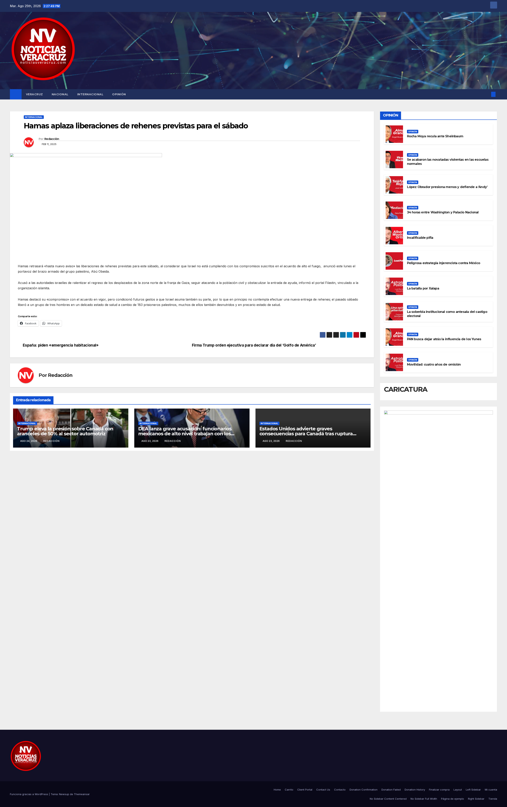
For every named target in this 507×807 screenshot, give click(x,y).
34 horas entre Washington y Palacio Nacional (443, 212)
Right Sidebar (476, 798)
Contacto (340, 789)
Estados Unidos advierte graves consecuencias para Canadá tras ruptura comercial (306, 433)
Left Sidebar (473, 789)
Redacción (51, 139)
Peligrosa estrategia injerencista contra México (443, 263)
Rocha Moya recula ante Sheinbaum (435, 136)
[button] (487, 94)
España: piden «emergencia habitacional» (61, 345)
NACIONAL (60, 94)
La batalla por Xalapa (423, 288)
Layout (458, 789)
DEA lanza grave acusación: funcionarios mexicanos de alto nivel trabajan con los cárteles (185, 433)
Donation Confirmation (363, 789)
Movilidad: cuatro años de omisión (434, 364)
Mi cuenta (491, 789)
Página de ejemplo (452, 798)
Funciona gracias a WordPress (29, 794)
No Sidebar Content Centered (388, 798)
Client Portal (304, 789)
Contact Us (323, 789)
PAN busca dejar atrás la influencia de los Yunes (444, 339)
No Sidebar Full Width (424, 798)
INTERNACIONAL (90, 94)
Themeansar (82, 794)
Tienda (492, 798)
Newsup (64, 794)
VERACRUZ (34, 94)
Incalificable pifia (420, 238)
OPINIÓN (119, 94)
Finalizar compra (439, 789)
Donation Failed (391, 789)
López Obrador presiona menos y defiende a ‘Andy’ (447, 187)
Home (277, 789)
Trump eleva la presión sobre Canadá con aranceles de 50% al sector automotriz (65, 431)
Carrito (289, 789)
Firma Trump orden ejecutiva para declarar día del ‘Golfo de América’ (254, 345)
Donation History (415, 789)
